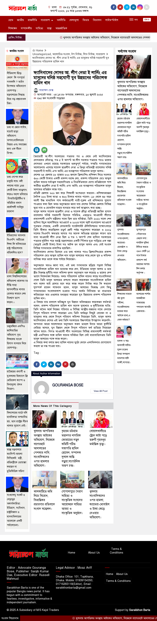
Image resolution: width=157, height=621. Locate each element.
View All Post (101, 391)
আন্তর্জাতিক (61, 28)
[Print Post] (37, 150)
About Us (94, 552)
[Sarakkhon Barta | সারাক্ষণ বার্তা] (23, 7)
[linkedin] (133, 7)
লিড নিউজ (88, 54)
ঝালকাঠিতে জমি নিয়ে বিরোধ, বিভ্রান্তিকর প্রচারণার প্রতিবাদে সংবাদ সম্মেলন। (44, 500)
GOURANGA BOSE (67, 385)
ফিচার (86, 20)
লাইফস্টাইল (111, 20)
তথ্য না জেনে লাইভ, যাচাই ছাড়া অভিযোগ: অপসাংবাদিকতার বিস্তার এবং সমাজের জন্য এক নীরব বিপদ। (17, 140)
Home (39, 50)
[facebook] (114, 7)
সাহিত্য (39, 28)
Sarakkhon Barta (139, 610)
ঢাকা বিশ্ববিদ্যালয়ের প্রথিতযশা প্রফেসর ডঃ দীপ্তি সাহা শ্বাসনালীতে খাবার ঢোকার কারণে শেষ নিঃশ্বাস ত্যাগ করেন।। (17, 289)
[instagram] (127, 7)
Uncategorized (41, 54)
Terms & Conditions (116, 550)
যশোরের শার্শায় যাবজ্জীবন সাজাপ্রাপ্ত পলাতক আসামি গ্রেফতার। (143, 302)
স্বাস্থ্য (49, 28)
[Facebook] (37, 364)
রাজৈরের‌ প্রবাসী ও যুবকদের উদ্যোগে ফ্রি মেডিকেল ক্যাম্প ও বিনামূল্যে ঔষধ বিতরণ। (17, 380)
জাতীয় (20, 20)
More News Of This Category (52, 406)
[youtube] (140, 7)
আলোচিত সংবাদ (61, 54)
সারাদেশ (45, 20)
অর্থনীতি (61, 20)
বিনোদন (97, 20)
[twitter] (120, 7)
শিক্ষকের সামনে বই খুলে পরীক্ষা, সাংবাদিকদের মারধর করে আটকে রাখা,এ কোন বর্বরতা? (124, 306)
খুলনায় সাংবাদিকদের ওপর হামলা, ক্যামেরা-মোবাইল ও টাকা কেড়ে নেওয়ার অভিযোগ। (99, 504)
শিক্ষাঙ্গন (12, 28)
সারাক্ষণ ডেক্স (45, 90)
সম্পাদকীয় (26, 28)
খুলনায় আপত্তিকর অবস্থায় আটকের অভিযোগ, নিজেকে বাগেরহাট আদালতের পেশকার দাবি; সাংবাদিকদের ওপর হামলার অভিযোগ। (44, 448)
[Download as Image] (44, 150)
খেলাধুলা (74, 20)
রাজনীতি (32, 20)
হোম (10, 20)
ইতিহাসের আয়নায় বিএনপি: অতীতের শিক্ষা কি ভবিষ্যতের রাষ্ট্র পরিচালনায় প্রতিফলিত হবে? (16, 244)
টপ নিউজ (76, 54)
